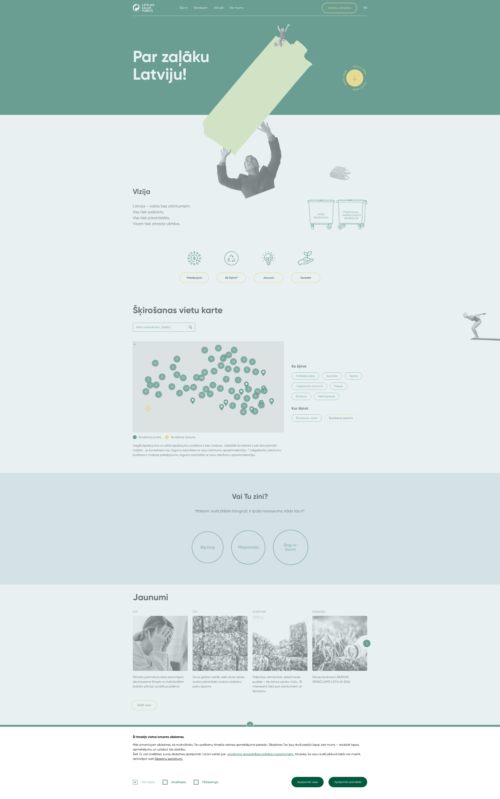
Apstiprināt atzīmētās (347, 782)
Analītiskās (178, 782)
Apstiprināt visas (307, 782)
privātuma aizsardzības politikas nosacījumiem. (260, 754)
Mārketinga (210, 782)
